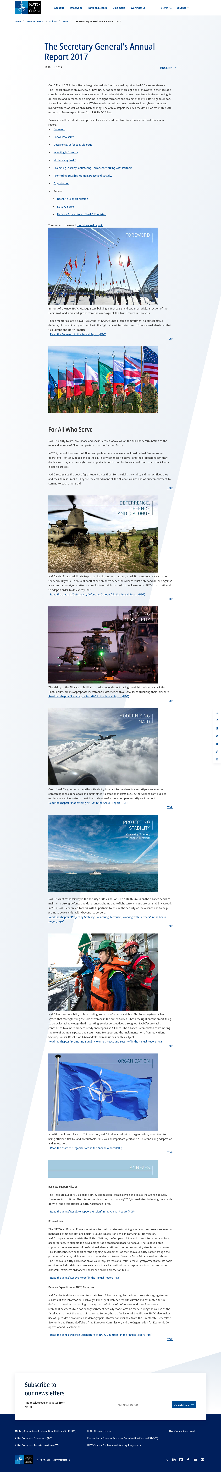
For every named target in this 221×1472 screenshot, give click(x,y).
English (166, 68)
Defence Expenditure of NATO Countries (81, 214)
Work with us (138, 7)
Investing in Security (66, 152)
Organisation (61, 183)
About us (59, 7)
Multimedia (119, 7)
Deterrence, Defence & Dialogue (73, 144)
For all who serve (64, 137)
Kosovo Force (65, 206)
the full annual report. (90, 225)
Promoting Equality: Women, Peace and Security (83, 175)
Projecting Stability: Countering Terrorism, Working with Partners (93, 168)
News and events (97, 7)
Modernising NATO (65, 160)
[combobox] (183, 8)
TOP (170, 339)
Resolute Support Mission (72, 199)
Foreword (59, 129)
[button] (183, 8)
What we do (76, 7)
